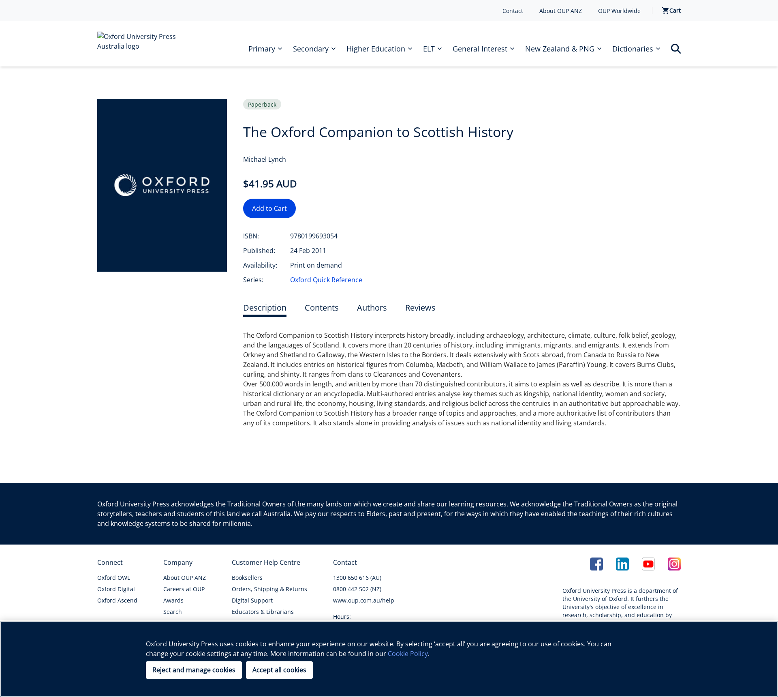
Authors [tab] (372, 307)
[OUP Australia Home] (142, 44)
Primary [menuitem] (261, 49)
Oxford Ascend (117, 600)
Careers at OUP (184, 589)
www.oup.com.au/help (363, 600)
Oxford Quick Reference (326, 279)
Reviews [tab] (420, 307)
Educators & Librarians (263, 612)
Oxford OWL (113, 577)
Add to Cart (269, 208)
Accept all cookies (279, 669)
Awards (173, 600)
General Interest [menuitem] (480, 49)
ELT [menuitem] (429, 49)
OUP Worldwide (619, 11)
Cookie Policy (408, 653)
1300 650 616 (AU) (357, 577)
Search (172, 612)
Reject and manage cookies (193, 669)
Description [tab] (264, 307)
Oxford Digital (116, 589)
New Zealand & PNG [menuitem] (559, 49)
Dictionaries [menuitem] (632, 49)
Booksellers (247, 577)
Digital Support (252, 600)
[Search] (676, 49)
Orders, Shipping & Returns (269, 589)
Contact (512, 11)
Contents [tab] (322, 307)
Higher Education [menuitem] (375, 49)
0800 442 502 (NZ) (357, 589)
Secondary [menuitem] (311, 49)
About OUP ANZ (560, 11)
